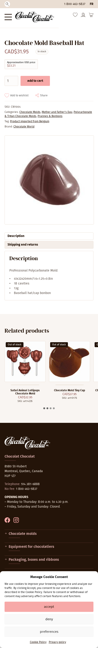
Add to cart (35, 80)
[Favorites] (75, 16)
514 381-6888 (30, 484)
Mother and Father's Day (57, 112)
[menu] (8, 17)
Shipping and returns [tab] (23, 244)
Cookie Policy (38, 642)
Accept (49, 606)
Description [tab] (16, 236)
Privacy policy (57, 642)
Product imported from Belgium (29, 121)
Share (44, 95)
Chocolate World (23, 126)
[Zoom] (49, 179)
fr (91, 4)
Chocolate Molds (29, 112)
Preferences (49, 631)
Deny (49, 619)
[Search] (7, 4)
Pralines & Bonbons (50, 116)
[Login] (83, 16)
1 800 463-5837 (74, 4)
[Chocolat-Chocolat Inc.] (34, 17)
